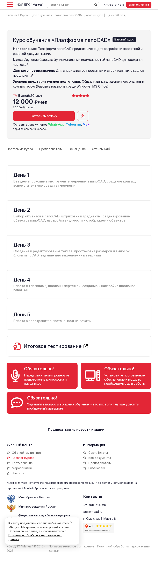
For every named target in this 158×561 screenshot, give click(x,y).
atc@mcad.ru (92, 512)
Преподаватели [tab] (51, 149)
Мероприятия (22, 468)
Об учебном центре (26, 452)
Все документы (99, 457)
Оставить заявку (44, 116)
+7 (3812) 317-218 (114, 4)
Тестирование (22, 463)
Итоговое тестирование (52, 346)
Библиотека (97, 468)
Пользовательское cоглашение (71, 546)
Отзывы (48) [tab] (101, 149)
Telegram (73, 124)
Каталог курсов (23, 457)
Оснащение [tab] (77, 149)
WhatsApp (56, 124)
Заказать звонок (139, 4)
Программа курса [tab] (20, 149)
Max (86, 124)
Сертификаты (98, 452)
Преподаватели (100, 463)
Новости (18, 473)
